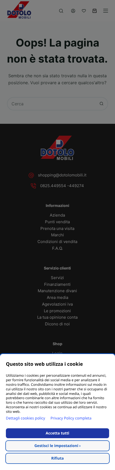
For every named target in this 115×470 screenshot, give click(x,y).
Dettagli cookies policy (25, 418)
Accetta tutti (57, 433)
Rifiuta (57, 458)
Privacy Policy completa (71, 418)
